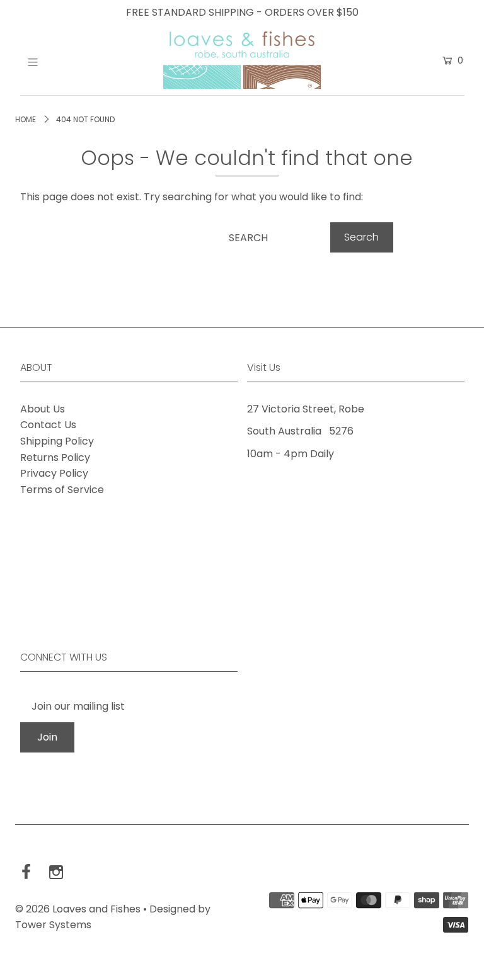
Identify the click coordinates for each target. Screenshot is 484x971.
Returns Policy (55, 457)
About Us (42, 409)
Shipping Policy (57, 441)
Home (25, 119)
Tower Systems (53, 924)
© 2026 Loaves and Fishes (78, 909)
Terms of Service (62, 489)
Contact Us (48, 424)
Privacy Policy (54, 473)
